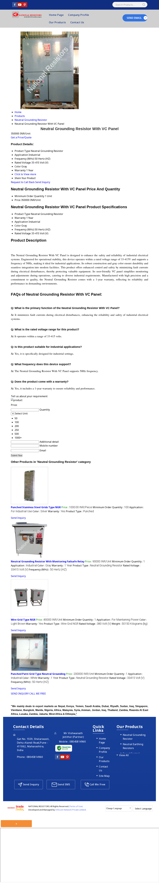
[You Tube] (19, 6)
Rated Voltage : (95, 623)
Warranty (20, 218)
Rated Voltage (23, 233)
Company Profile (78, 15)
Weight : (130, 623)
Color (18, 225)
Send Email (134, 18)
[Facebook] (14, 6)
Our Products (57, 22)
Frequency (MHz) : (48, 569)
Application (21, 221)
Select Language (143, 808)
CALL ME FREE (37, 693)
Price (17, 200)
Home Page (56, 15)
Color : (40, 511)
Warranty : (56, 511)
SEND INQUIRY (20, 693)
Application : (24, 565)
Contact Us (77, 22)
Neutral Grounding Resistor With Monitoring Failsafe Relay (47, 561)
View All (124, 755)
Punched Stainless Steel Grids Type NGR (36, 507)
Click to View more (25, 174)
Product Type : (80, 511)
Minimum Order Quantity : (111, 507)
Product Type (22, 214)
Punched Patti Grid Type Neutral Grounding (38, 674)
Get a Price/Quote (21, 137)
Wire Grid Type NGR (23, 619)
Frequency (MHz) (24, 229)
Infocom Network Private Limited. (70, 809)
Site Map (104, 776)
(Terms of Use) (76, 806)
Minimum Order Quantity (29, 196)
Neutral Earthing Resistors (133, 746)
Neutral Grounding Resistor (134, 736)
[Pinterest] (24, 6)
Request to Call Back (23, 182)
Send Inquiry (42, 182)
